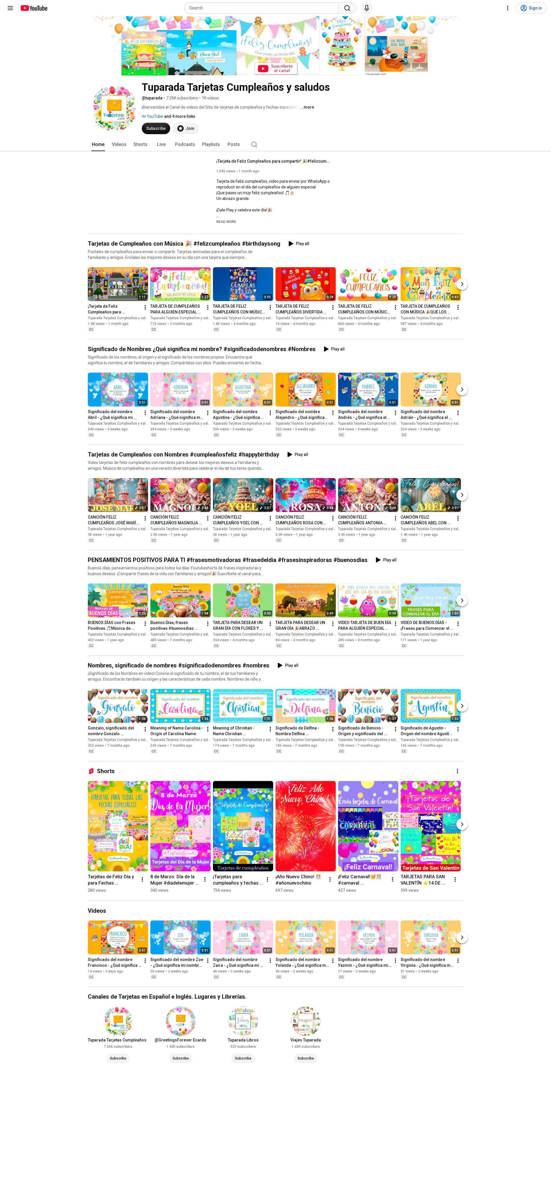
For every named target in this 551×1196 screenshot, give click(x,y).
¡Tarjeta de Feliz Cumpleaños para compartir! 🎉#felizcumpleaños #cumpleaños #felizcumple (273, 161)
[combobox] (263, 8)
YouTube (154, 116)
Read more (226, 222)
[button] (226, 221)
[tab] (98, 144)
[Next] (462, 284)
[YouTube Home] (33, 8)
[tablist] (275, 144)
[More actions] (145, 307)
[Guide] (10, 8)
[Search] (347, 8)
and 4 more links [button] (179, 116)
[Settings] (507, 8)
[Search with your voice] (366, 8)
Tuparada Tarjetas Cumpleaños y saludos (121, 318)
